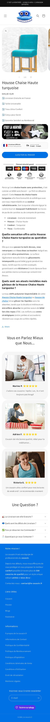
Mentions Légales (12, 681)
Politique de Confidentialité (17, 645)
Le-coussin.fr (27, 717)
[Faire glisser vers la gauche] (19, 77)
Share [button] (7, 326)
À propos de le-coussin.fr (16, 633)
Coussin (8, 599)
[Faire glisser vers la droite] (31, 77)
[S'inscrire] (38, 698)
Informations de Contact (16, 639)
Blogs (7, 611)
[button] (5, 16)
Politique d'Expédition (15, 657)
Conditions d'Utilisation (15, 669)
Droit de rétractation (14, 675)
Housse (8, 604)
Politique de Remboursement (18, 651)
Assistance (9, 617)
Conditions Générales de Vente (18, 663)
